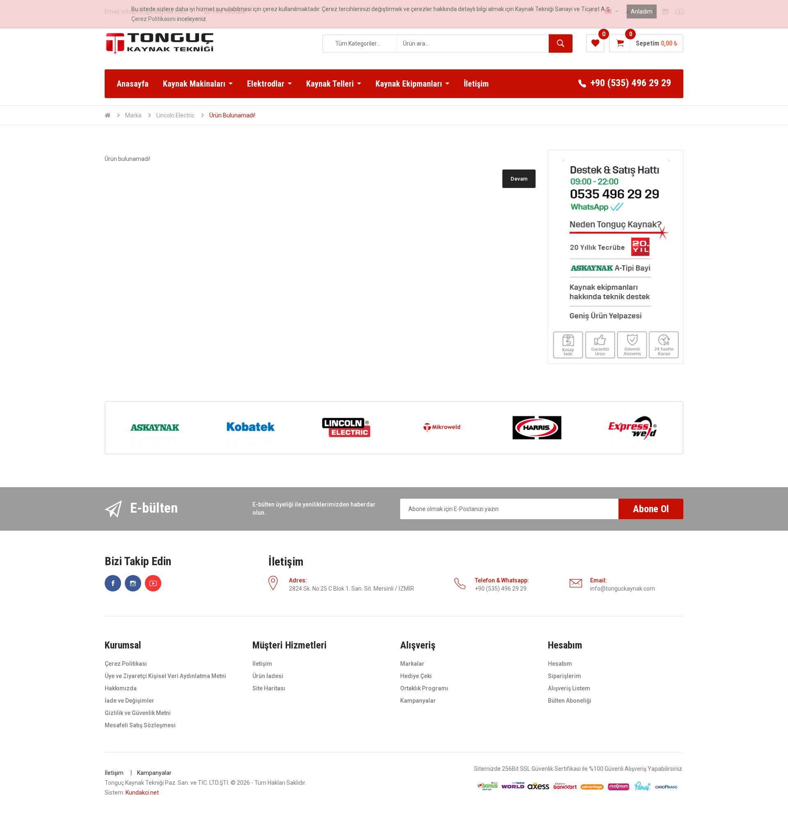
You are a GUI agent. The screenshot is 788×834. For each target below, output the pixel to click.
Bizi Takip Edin (138, 561)
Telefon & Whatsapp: (502, 580)
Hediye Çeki (416, 676)
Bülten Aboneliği (569, 700)
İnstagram (133, 583)
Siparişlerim (564, 676)
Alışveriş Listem (569, 688)
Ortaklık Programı (424, 688)
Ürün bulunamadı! (232, 115)
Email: (598, 580)
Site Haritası (268, 688)
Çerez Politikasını (153, 19)
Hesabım (560, 663)
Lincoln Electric (175, 115)
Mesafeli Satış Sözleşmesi (140, 725)
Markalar (412, 663)
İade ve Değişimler (129, 700)
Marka (133, 115)
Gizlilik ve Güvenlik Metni (138, 713)
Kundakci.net (142, 792)
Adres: (298, 580)
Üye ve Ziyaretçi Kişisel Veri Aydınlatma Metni (165, 676)
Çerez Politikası (126, 663)
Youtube (153, 583)
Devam (519, 179)
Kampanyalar (418, 700)
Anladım (642, 11)
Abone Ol (651, 509)
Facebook (113, 583)
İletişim (285, 562)
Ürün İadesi (267, 676)
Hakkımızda (121, 688)
